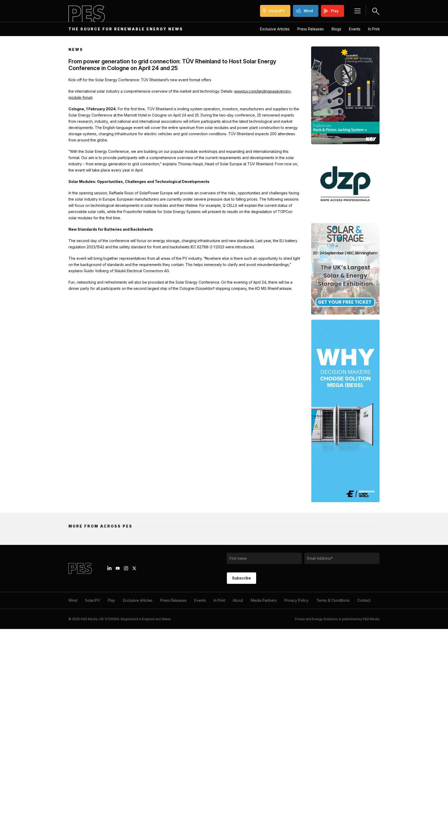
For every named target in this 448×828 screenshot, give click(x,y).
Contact (363, 600)
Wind (308, 11)
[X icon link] (134, 568)
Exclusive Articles (275, 29)
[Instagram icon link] (126, 568)
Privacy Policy (296, 600)
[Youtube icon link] (118, 568)
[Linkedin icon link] (109, 568)
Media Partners (264, 600)
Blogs (336, 29)
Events (354, 29)
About (238, 600)
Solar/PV (277, 11)
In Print (374, 29)
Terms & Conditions (332, 600)
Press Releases (310, 29)
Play (335, 11)
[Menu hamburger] (357, 11)
